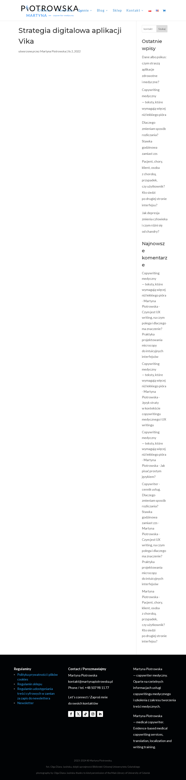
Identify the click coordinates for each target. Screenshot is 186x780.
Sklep (117, 10)
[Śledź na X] (78, 714)
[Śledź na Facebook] (71, 714)
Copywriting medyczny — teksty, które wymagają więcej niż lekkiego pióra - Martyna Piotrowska (154, 290)
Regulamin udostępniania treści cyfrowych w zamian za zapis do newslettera (36, 693)
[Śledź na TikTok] (85, 714)
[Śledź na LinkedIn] (100, 714)
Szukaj (161, 28)
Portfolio (65, 10)
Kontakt (133, 10)
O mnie (83, 10)
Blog (101, 10)
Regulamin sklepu (29, 684)
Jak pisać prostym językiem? (153, 471)
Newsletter (25, 703)
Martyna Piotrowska (53, 51)
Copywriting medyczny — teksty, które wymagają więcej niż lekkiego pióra (154, 102)
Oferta (43, 10)
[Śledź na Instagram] (93, 714)
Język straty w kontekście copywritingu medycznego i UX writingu (154, 414)
